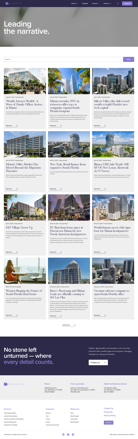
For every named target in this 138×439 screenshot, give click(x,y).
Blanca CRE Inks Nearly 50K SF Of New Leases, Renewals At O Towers (111, 168)
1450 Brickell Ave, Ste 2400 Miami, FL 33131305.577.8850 (53, 390)
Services (73, 3)
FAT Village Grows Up (19, 227)
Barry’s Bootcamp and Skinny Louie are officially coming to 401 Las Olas (67, 294)
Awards (48, 422)
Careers (48, 419)
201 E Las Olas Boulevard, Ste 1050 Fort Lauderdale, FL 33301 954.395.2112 (83, 390)
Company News (19, 97)
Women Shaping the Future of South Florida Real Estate (24, 292)
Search (25, 434)
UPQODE (131, 434)
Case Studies (74, 419)
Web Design (113, 434)
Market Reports (75, 422)
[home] (13, 3)
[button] (74, 3)
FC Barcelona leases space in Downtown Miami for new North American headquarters (68, 231)
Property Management (10, 422)
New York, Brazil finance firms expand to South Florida (68, 166)
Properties (85, 3)
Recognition (18, 287)
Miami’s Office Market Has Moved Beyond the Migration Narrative (23, 168)
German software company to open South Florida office (111, 292)
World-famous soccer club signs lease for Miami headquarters (112, 229)
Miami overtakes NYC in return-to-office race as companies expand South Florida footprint (65, 106)
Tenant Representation (10, 413)
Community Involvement (52, 425)
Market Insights (75, 416)
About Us (48, 413)
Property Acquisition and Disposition (14, 419)
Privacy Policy (110, 416)
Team (47, 416)
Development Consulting (10, 425)
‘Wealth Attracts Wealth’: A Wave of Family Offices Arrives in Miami (24, 104)
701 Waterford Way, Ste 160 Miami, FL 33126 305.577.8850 (112, 390)
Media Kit (108, 423)
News (72, 413)
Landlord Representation (10, 416)
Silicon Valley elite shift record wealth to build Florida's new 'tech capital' (111, 104)
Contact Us (127, 3)
